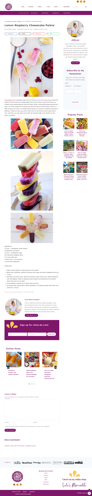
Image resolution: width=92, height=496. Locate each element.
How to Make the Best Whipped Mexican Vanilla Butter (49, 374)
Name (7, 422)
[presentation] (13, 359)
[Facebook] (78, 1)
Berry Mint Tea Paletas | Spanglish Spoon (23, 445)
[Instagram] (81, 1)
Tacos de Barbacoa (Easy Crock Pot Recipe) (82, 133)
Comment (8, 398)
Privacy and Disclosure (23, 494)
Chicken (46, 475)
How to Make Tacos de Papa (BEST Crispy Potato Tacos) (68, 133)
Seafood (46, 482)
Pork (46, 479)
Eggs (46, 477)
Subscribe (66, 6)
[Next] (55, 367)
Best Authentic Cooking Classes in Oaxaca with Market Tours (69, 177)
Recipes (31, 6)
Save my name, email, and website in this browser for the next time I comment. (28, 426)
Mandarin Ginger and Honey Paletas (13, 372)
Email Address (68, 84)
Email (35, 422)
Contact (32, 491)
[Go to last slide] (8, 367)
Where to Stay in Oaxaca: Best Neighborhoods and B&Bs (68, 155)
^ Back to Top (16, 491)
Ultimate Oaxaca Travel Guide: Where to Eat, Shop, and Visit (81, 177)
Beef (46, 473)
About (25, 491)
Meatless (46, 484)
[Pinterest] (84, 1)
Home (22, 6)
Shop (48, 6)
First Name (78, 86)
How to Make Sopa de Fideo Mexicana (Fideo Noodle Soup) (82, 155)
